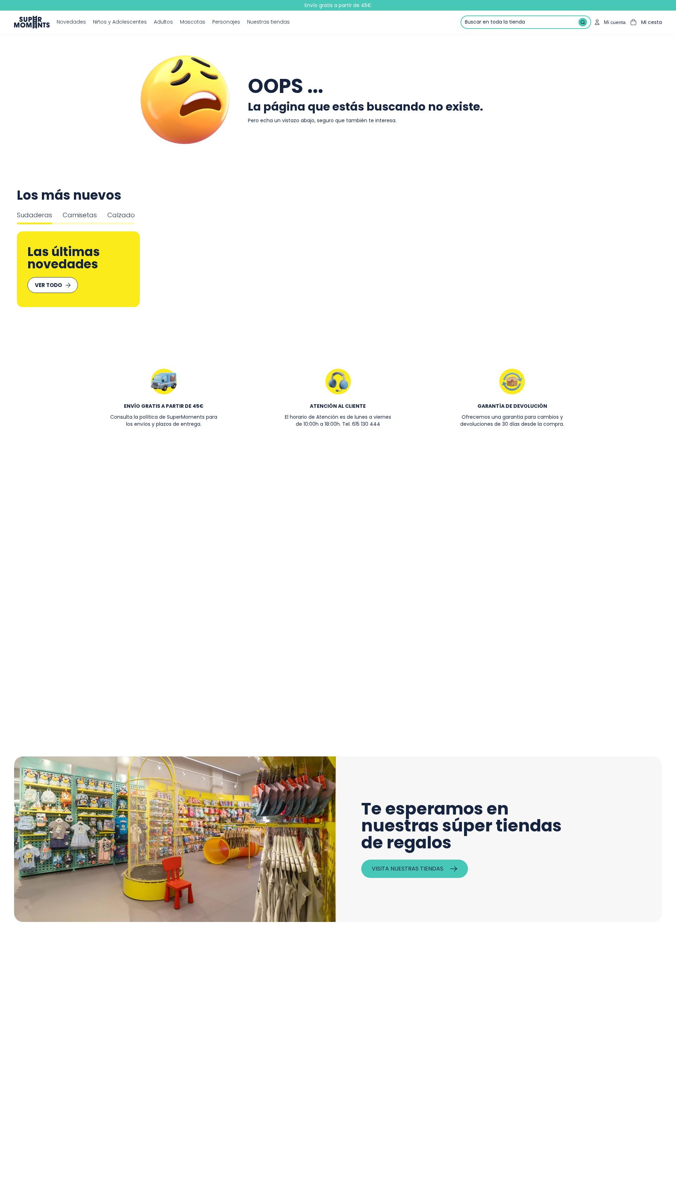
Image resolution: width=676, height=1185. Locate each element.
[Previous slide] (42, 269)
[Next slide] (633, 269)
